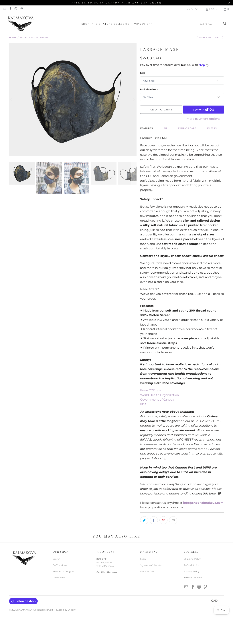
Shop (143, 559)
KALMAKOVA (24, 609)
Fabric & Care (187, 128)
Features (146, 128)
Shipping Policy (192, 559)
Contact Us (59, 577)
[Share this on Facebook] (154, 520)
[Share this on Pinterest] (163, 520)
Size (142, 72)
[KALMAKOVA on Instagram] (15, 9)
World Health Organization (159, 395)
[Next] (134, 99)
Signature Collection (151, 565)
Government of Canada (157, 399)
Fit (165, 128)
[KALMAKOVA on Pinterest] (21, 9)
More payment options (203, 118)
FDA (143, 404)
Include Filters (149, 89)
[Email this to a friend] (173, 520)
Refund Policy (191, 565)
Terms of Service (193, 577)
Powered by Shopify (65, 609)
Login (213, 9)
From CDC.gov (150, 390)
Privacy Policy (191, 571)
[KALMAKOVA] (20, 24)
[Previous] (12, 99)
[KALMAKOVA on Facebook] (9, 9)
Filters (212, 128)
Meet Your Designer (63, 571)
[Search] (224, 24)
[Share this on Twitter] (144, 520)
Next (218, 37)
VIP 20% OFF (147, 571)
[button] (87, 24)
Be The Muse (60, 565)
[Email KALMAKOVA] (4, 9)
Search (56, 559)
